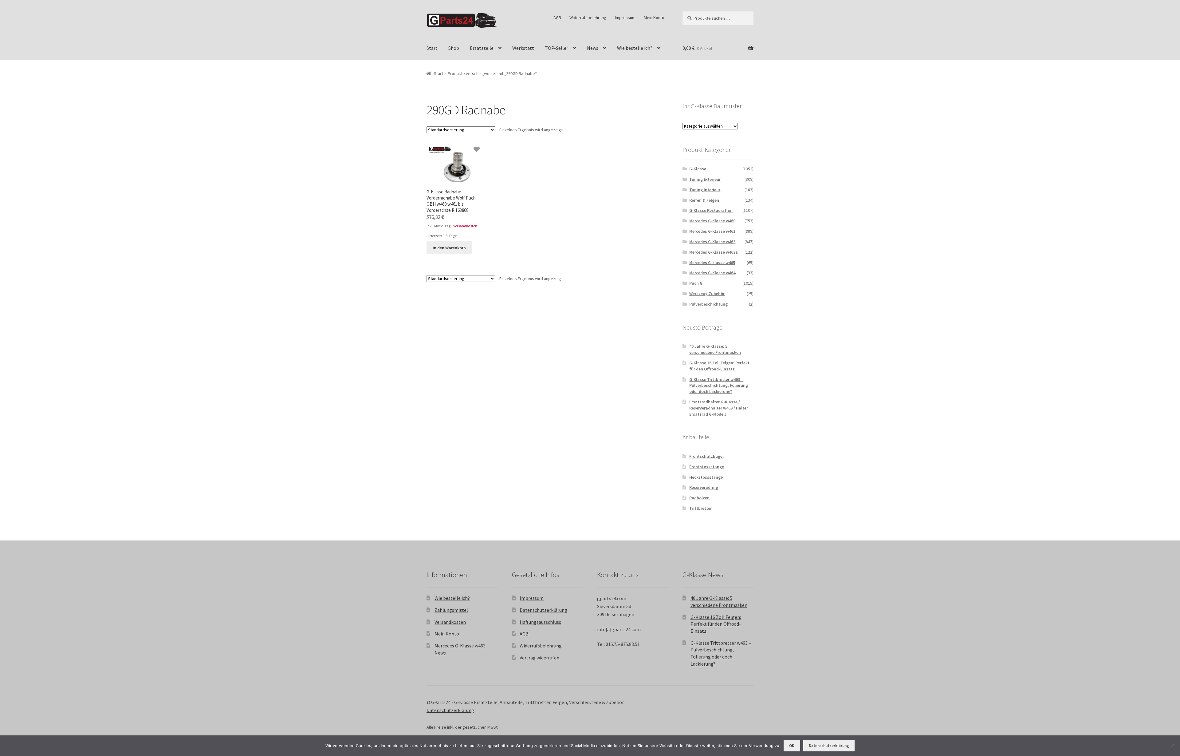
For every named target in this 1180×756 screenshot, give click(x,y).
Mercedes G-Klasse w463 (712, 241)
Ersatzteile (482, 48)
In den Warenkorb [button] (449, 248)
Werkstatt (523, 48)
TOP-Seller (556, 48)
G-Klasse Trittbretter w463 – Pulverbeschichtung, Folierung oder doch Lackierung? (718, 385)
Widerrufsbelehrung (587, 17)
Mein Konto (654, 17)
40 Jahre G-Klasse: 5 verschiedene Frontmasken (715, 349)
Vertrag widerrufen (539, 658)
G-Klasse (697, 169)
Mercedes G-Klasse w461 (712, 231)
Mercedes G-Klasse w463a (713, 252)
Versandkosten (465, 226)
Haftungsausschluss (540, 622)
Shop (453, 48)
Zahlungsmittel (451, 610)
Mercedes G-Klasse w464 (712, 272)
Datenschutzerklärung (543, 610)
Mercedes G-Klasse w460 (712, 221)
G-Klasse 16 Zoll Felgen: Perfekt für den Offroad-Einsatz (719, 366)
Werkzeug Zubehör (707, 293)
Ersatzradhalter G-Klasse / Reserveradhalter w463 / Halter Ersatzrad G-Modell (718, 408)
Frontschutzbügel (706, 456)
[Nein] (1172, 745)
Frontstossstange (706, 466)
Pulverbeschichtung (708, 304)
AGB (557, 17)
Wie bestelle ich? (634, 48)
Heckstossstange (706, 477)
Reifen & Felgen (704, 200)
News (592, 48)
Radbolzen (699, 498)
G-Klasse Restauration (711, 210)
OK (791, 745)
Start (432, 48)
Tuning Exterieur (705, 179)
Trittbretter (700, 508)
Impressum (625, 17)
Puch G (695, 283)
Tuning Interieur (704, 189)
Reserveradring (703, 487)
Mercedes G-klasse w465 (712, 262)
